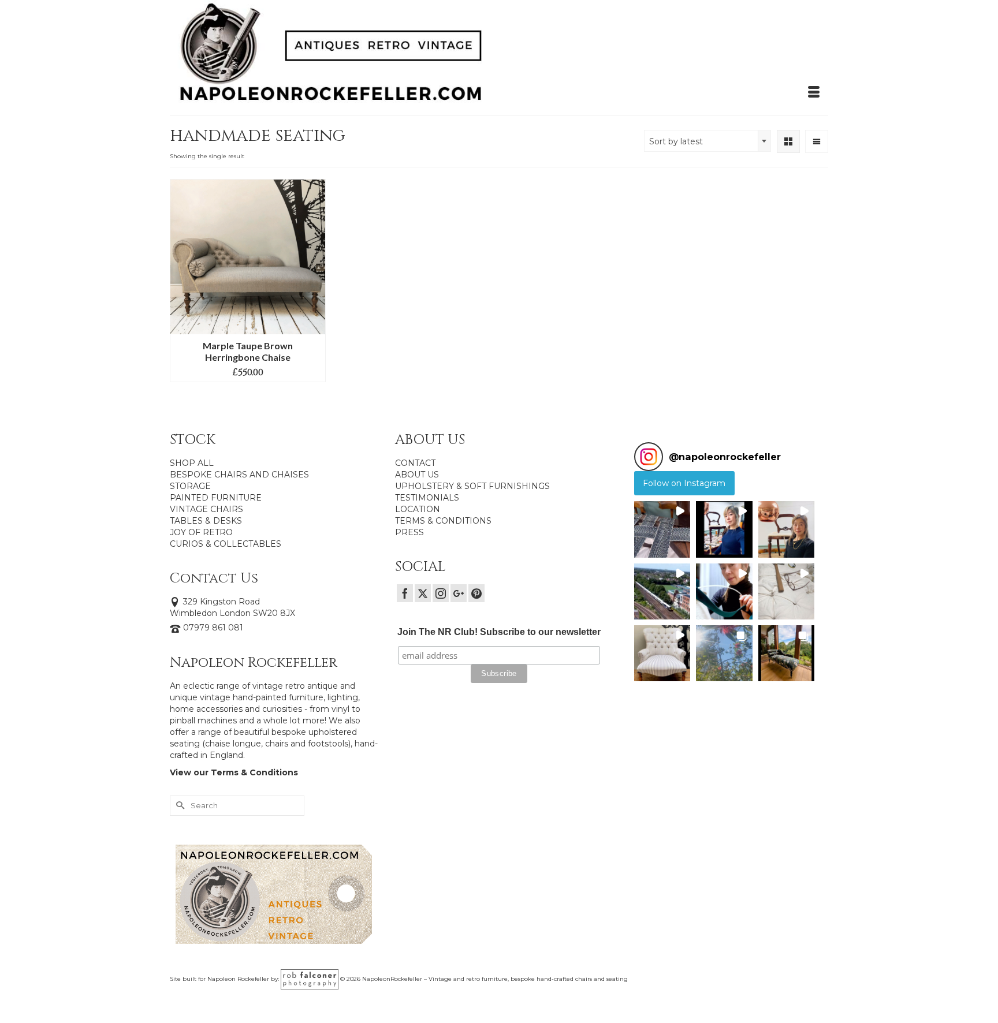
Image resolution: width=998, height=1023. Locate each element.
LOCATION (417, 509)
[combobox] (707, 141)
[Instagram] (441, 593)
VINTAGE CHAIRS (206, 509)
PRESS (409, 532)
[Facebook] (405, 593)
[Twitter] (423, 593)
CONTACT (415, 463)
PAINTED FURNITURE (216, 497)
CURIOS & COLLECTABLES (225, 544)
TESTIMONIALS (427, 497)
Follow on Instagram (684, 483)
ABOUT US (417, 474)
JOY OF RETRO (201, 532)
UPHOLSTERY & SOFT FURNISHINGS (472, 486)
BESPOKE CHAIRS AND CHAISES (239, 474)
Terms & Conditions (254, 772)
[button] (662, 529)
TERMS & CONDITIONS (443, 521)
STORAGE (190, 486)
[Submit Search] (178, 806)
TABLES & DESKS (206, 521)
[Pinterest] (476, 593)
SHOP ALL (192, 463)
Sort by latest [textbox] (676, 141)
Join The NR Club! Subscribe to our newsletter (499, 632)
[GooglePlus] (458, 593)
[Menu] (813, 92)
